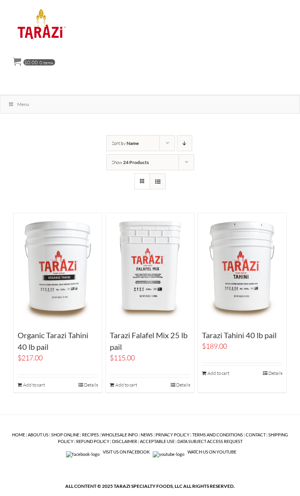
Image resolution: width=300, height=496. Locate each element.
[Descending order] (184, 143)
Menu (23, 104)
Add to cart (34, 385)
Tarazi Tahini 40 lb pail (239, 335)
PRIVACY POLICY (172, 434)
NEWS (147, 434)
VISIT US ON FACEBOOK (126, 451)
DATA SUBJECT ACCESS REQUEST (210, 441)
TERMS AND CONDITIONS (217, 434)
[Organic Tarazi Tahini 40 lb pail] (58, 268)
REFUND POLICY (92, 441)
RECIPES (90, 434)
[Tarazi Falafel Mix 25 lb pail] (150, 268)
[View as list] (157, 181)
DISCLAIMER (124, 441)
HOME (18, 434)
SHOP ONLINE (65, 434)
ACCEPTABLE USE (157, 441)
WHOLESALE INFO (120, 434)
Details (91, 385)
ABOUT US (38, 434)
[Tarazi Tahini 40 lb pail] (242, 268)
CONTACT (256, 434)
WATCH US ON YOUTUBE (211, 451)
